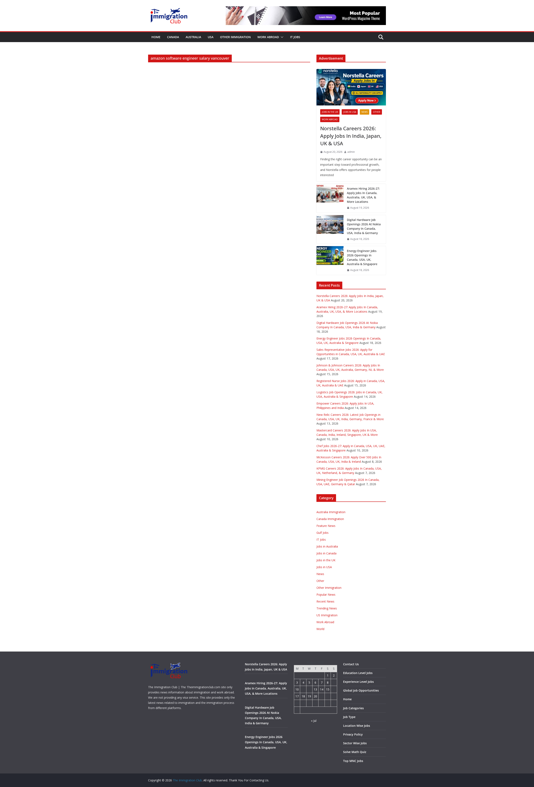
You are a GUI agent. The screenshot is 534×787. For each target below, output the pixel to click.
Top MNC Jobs (353, 761)
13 (315, 689)
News (364, 111)
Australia (193, 37)
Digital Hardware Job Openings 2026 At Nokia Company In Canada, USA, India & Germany (364, 226)
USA (210, 37)
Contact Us (351, 664)
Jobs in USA (349, 111)
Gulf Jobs (322, 533)
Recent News (325, 601)
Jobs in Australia (327, 546)
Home (155, 37)
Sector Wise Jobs (355, 743)
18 (303, 696)
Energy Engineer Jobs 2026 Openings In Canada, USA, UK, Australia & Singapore (362, 257)
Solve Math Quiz (354, 752)
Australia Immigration (330, 512)
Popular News (325, 595)
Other (376, 111)
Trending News (326, 608)
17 (297, 696)
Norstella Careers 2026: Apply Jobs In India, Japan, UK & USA (350, 136)
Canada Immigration (330, 519)
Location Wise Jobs (356, 726)
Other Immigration (235, 37)
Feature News (325, 526)
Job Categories (353, 708)
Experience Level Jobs (358, 682)
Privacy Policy (353, 734)
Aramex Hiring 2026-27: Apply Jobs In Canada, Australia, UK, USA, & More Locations (363, 195)
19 (309, 696)
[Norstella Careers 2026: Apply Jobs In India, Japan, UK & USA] (351, 87)
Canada (173, 37)
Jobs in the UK (330, 111)
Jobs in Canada (326, 553)
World (320, 629)
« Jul (313, 721)
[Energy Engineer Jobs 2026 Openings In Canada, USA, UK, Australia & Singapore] (330, 260)
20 (315, 696)
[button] (281, 37)
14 (321, 689)
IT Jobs (295, 37)
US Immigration (327, 615)
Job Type (349, 717)
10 (297, 689)
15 (327, 689)
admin (351, 152)
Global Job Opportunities (361, 690)
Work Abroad (268, 37)
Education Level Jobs (358, 673)
